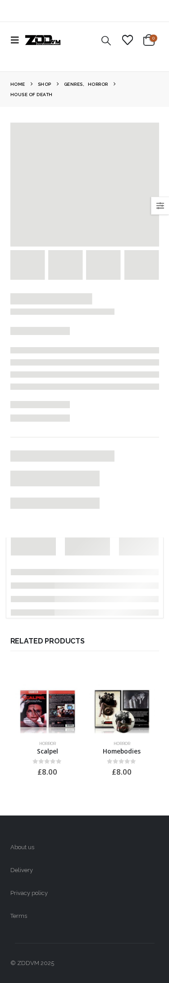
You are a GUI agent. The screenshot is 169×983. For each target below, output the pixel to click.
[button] (17, 40)
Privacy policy (29, 893)
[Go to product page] (47, 708)
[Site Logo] (43, 40)
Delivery (21, 870)
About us (22, 847)
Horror (47, 743)
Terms (18, 915)
